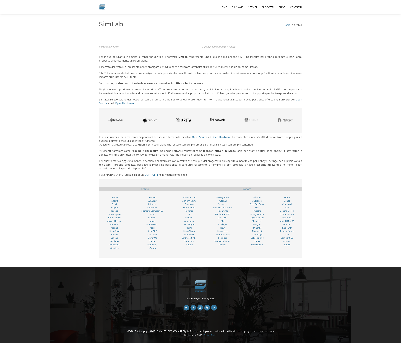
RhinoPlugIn (189, 231)
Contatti (296, 7)
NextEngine (189, 224)
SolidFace (222, 237)
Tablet (152, 241)
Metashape (189, 221)
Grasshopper (114, 214)
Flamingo (189, 210)
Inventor (152, 217)
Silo (287, 234)
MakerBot (287, 217)
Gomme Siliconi (287, 210)
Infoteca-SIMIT (114, 217)
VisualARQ (152, 244)
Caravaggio (222, 204)
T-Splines (114, 241)
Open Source (199, 137)
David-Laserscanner (222, 207)
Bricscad (152, 204)
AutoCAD (223, 200)
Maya (152, 221)
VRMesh (287, 241)
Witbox (222, 244)
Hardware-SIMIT (222, 214)
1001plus (152, 197)
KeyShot (189, 217)
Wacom (189, 244)
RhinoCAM (287, 227)
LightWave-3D (257, 217)
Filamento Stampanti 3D (152, 210)
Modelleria (257, 221)
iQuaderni (114, 248)
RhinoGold (114, 231)
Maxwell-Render (114, 221)
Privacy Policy (210, 335)
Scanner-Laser (223, 234)
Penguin (257, 224)
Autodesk (257, 200)
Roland (114, 234)
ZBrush (287, 244)
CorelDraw (152, 207)
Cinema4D (287, 204)
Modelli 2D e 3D (287, 221)
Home (223, 7)
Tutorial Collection (222, 241)
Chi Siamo (238, 7)
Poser (152, 227)
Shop (282, 7)
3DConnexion (189, 197)
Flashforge (223, 210)
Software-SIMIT (189, 237)
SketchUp (152, 237)
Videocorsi (114, 244)
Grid (152, 214)
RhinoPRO (152, 231)
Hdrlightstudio (257, 214)
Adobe (287, 197)
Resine (189, 227)
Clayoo (114, 207)
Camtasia (189, 204)
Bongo (287, 200)
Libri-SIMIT (223, 217)
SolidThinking (257, 237)
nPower (152, 248)
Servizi (252, 7)
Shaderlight (257, 234)
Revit (222, 227)
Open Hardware (124, 103)
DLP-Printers (189, 207)
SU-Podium (189, 234)
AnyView (152, 200)
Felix (287, 207)
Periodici (287, 224)
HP (189, 214)
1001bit (114, 197)
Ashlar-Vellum (189, 200)
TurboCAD (189, 241)
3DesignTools (222, 197)
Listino (145, 189)
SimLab (114, 237)
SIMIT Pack (152, 234)
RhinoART (257, 227)
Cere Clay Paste (257, 204)
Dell (257, 207)
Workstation (257, 244)
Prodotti (268, 7)
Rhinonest (257, 231)
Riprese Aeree (287, 231)
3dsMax (257, 197)
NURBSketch (152, 224)
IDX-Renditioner (287, 214)
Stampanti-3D (287, 237)
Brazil (114, 204)
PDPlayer (222, 224)
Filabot (114, 210)
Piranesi (114, 227)
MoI (222, 221)
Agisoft (114, 200)
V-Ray (257, 241)
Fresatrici (257, 210)
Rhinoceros (222, 231)
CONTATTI (151, 174)
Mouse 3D (114, 224)
